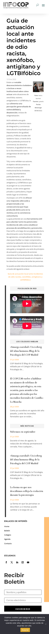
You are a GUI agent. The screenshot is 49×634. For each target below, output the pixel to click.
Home (6, 526)
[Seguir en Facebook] (6, 562)
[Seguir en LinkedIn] (17, 562)
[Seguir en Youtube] (28, 562)
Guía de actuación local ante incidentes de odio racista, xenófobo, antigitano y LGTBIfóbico (25, 277)
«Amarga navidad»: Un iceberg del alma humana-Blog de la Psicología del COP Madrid (26, 351)
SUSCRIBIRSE (23, 609)
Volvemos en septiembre (22, 431)
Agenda (7, 539)
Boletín (7, 530)
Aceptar (25, 630)
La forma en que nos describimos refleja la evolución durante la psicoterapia (26, 491)
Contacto (8, 543)
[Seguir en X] (12, 562)
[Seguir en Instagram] (22, 562)
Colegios (7, 535)
